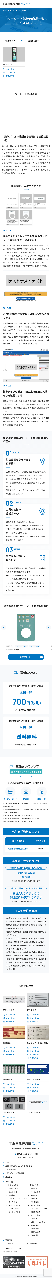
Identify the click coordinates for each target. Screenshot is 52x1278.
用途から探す (33, 40)
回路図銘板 (35, 1225)
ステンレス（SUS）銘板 (17, 1198)
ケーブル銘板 (35, 1192)
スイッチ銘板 (35, 1215)
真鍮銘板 (12, 1195)
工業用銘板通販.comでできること (18, 1166)
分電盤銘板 (35, 1235)
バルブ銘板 (35, 1202)
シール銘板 (13, 1202)
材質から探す (10, 40)
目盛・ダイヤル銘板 (38, 1222)
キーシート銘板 (14, 1205)
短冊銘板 (34, 1198)
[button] (3, 627)
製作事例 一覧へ (26, 657)
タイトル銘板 (35, 1205)
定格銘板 (34, 1188)
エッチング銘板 (14, 1212)
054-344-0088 (27, 1154)
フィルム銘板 (14, 1208)
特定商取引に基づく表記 (10, 1252)
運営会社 (8, 1177)
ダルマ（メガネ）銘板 (39, 1208)
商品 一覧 (11, 11)
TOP (4, 11)
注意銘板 (34, 1218)
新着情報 (8, 1240)
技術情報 (33, 1243)
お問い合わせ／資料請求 (15, 1173)
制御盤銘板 (35, 1228)
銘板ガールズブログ (13, 1248)
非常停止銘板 (35, 1232)
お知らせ (11, 1243)
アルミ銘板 (13, 1192)
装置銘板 (34, 1195)
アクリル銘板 (13, 1188)
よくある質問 (10, 1169)
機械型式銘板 (35, 1212)
